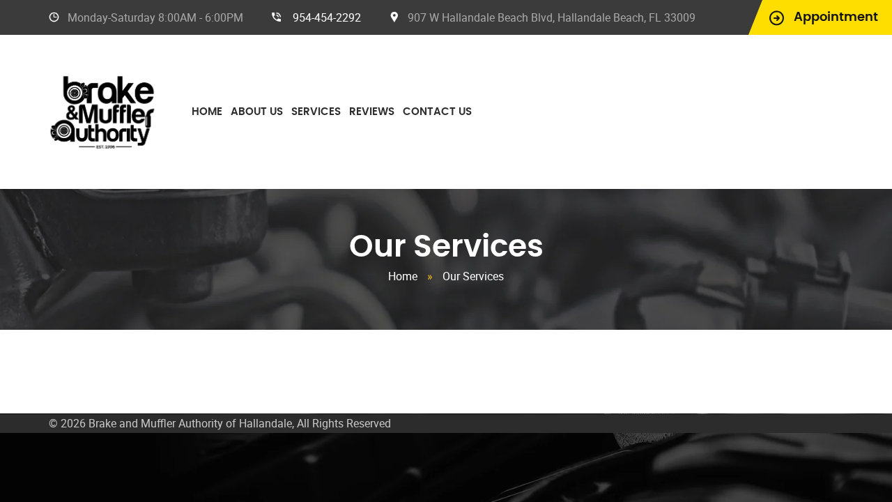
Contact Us (437, 112)
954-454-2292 (327, 17)
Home (207, 112)
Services (316, 112)
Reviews (371, 112)
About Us (257, 112)
